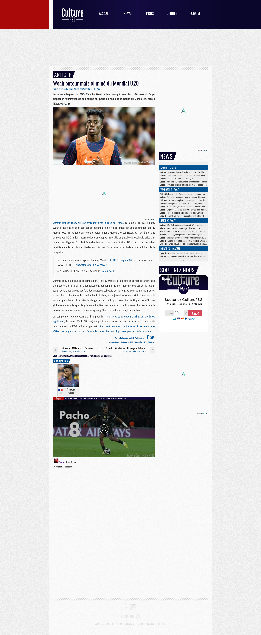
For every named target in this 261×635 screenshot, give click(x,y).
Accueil (105, 13)
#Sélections (114, 342)
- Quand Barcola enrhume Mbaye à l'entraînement (185, 231)
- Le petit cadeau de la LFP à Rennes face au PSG (183, 209)
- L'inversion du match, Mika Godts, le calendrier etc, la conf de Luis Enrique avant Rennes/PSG (201, 172)
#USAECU (114, 260)
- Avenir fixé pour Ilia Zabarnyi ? (176, 178)
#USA (130, 342)
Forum (195, 13)
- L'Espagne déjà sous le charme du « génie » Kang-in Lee (187, 234)
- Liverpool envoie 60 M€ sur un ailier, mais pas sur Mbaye (187, 203)
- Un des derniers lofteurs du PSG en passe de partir (185, 184)
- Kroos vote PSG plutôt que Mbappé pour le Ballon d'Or (185, 200)
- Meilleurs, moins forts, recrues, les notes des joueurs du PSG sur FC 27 (192, 194)
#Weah (124, 342)
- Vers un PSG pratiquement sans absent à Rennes (183, 181)
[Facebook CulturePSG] (121, 616)
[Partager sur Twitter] (152, 338)
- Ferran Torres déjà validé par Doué (180, 228)
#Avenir (150, 342)
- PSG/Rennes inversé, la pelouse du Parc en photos (184, 256)
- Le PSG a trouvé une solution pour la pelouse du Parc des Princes (190, 243)
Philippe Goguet (93, 88)
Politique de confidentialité (123, 623)
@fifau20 (127, 260)
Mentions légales (102, 623)
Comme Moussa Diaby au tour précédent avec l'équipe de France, (89, 223)
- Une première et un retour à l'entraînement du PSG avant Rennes (190, 237)
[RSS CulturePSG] (138, 616)
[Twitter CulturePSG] (126, 616)
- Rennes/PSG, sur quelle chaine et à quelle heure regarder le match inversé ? (194, 206)
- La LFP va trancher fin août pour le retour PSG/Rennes (186, 215)
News (127, 13)
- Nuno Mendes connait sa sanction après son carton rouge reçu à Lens (192, 253)
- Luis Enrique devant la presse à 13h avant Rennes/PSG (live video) (190, 175)
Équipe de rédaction (146, 623)
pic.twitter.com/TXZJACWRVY (91, 265)
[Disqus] (104, 491)
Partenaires (161, 623)
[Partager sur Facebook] (148, 338)
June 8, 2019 (107, 271)
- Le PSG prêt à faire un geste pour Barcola (181, 212)
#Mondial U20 (140, 342)
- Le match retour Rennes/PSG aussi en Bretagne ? (184, 240)
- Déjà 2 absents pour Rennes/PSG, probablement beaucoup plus (189, 225)
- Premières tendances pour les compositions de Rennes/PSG (188, 197)
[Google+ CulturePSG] (132, 616)
